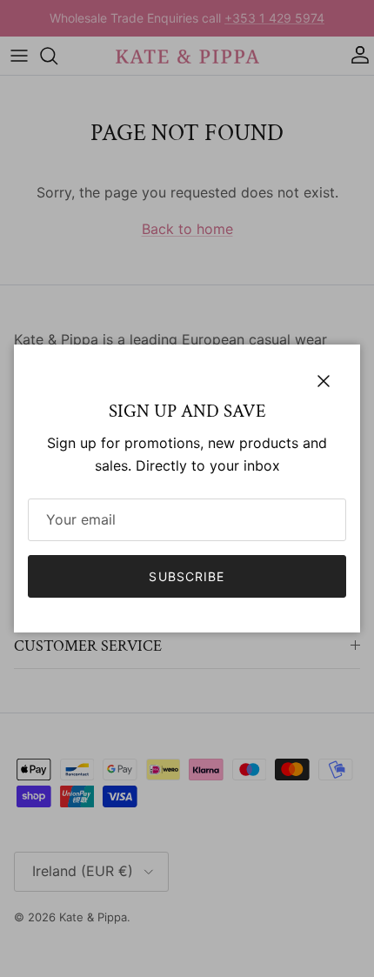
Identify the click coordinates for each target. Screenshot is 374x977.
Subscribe (186, 576)
